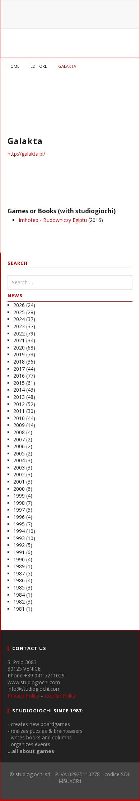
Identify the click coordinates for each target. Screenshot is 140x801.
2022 (19, 333)
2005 (19, 453)
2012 (19, 404)
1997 (19, 509)
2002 (19, 474)
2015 (19, 382)
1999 (19, 495)
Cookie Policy (60, 695)
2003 (19, 467)
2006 (19, 446)
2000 (19, 488)
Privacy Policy (23, 695)
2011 (19, 411)
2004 (19, 460)
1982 (19, 601)
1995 (19, 524)
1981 (19, 608)
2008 (19, 432)
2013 (19, 396)
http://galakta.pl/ (26, 153)
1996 (19, 516)
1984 (19, 594)
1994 (19, 531)
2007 (19, 439)
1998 (19, 502)
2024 (19, 319)
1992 (19, 545)
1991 (19, 552)
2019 (19, 354)
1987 (19, 573)
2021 (19, 340)
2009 (19, 425)
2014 (19, 389)
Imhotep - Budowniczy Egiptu (53, 220)
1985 (19, 587)
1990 (19, 559)
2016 (19, 375)
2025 (19, 312)
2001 (19, 481)
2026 (19, 305)
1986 (19, 580)
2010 (19, 418)
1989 (19, 566)
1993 (19, 538)
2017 (19, 368)
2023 (19, 326)
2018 (19, 361)
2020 (19, 347)
